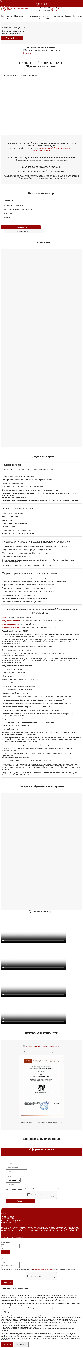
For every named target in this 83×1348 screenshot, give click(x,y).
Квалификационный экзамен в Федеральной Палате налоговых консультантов (41, 611)
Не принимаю (21, 1344)
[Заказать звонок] (54, 10)
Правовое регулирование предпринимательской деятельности (37, 541)
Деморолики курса (24, 231)
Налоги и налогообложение (18, 508)
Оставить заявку (21, 227)
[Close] (1, 74)
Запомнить (7, 1249)
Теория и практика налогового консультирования (30, 573)
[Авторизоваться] (55, 10)
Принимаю (7, 1344)
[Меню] (58, 10)
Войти (5, 1252)
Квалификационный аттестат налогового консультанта (41, 1123)
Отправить (20, 1201)
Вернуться (27, 53)
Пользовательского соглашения (47, 1188)
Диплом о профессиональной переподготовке (41, 1052)
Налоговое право (12, 464)
